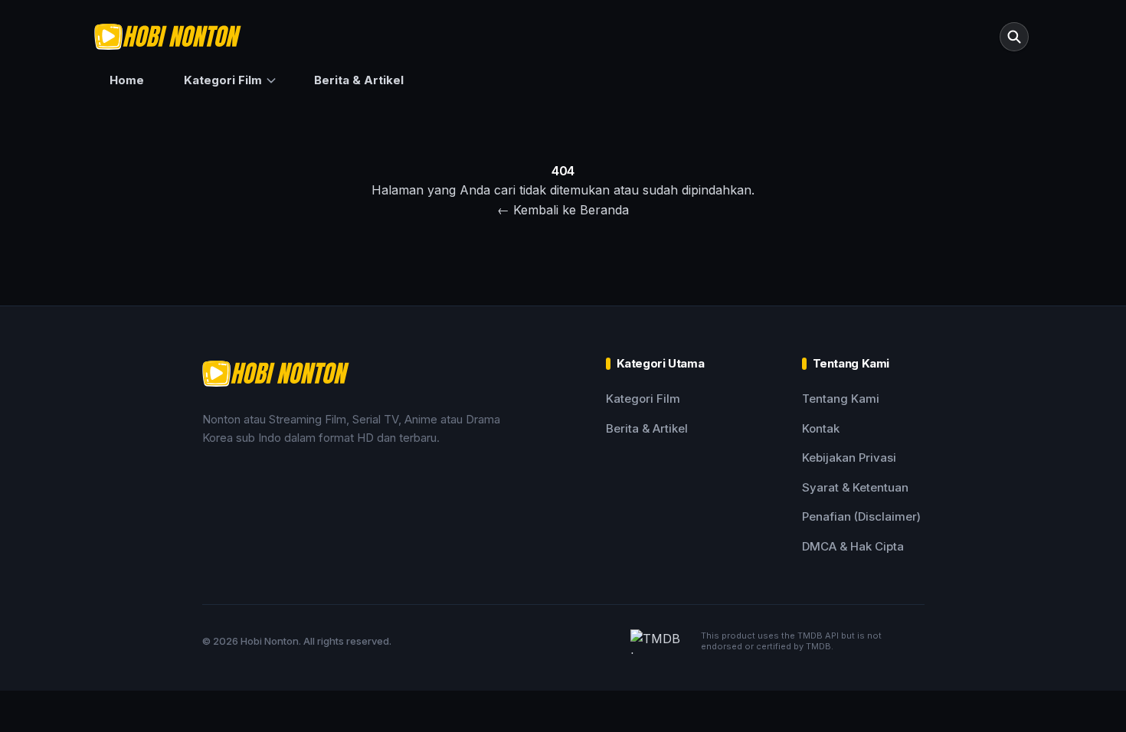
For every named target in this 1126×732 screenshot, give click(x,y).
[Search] (1014, 36)
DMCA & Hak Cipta (853, 546)
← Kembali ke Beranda (563, 209)
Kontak (821, 428)
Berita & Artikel (359, 80)
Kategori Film (223, 80)
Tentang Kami (840, 398)
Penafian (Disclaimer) (861, 516)
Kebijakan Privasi (849, 457)
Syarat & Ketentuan (855, 487)
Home (127, 80)
